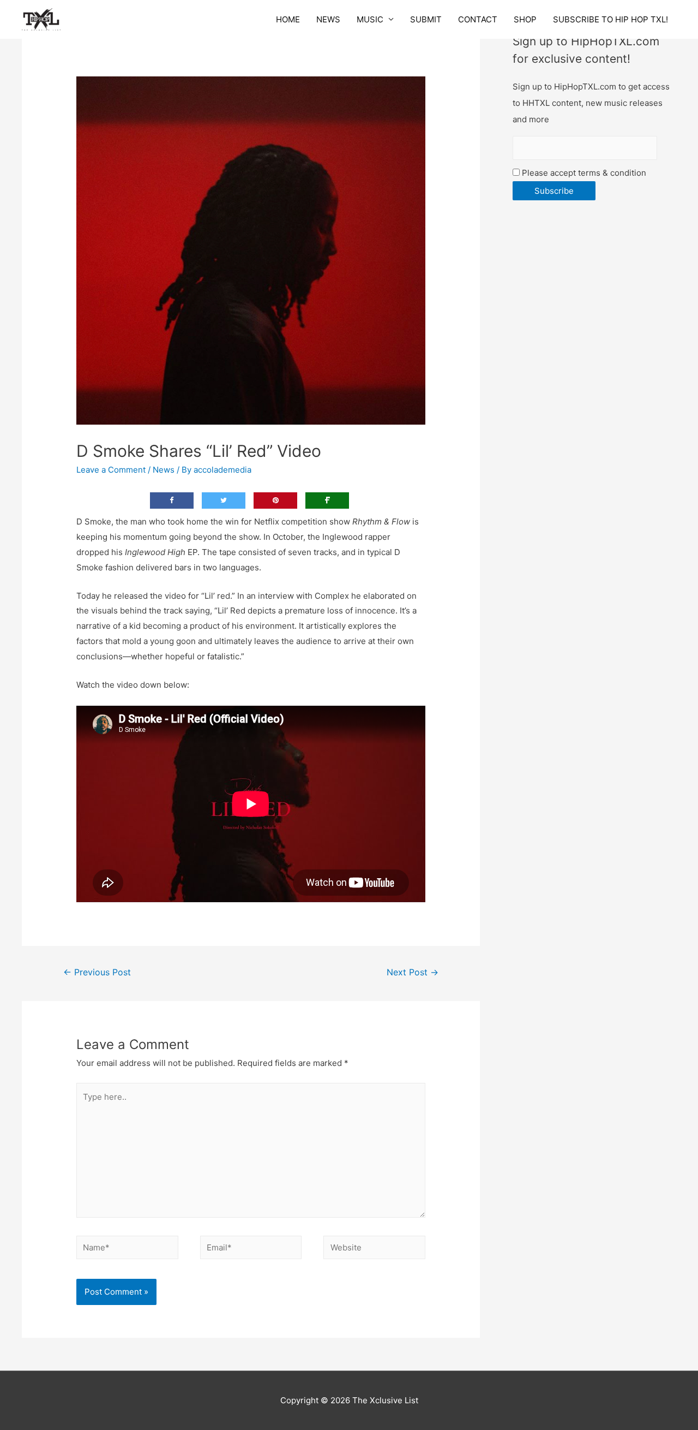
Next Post (412, 972)
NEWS (328, 19)
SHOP (525, 19)
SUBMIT (426, 19)
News (163, 469)
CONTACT (477, 19)
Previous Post (97, 972)
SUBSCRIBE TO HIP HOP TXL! (610, 19)
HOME (288, 19)
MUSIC (370, 19)
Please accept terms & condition (583, 173)
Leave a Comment (111, 469)
